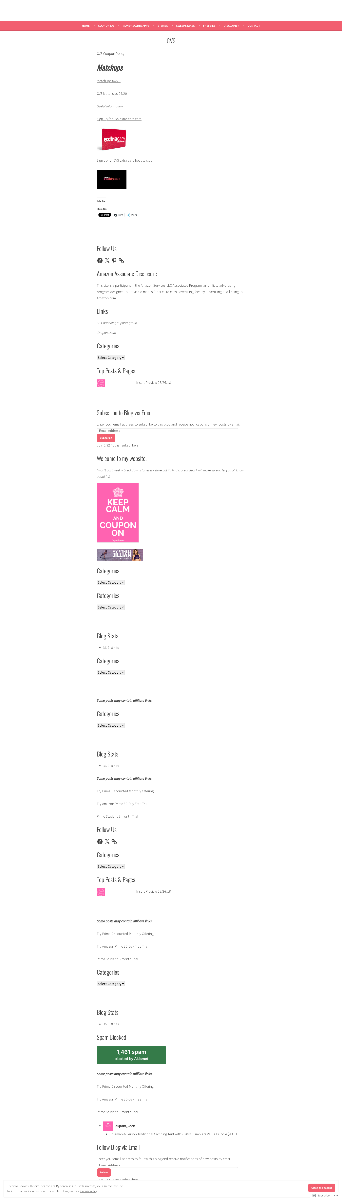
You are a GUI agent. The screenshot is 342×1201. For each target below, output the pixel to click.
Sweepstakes (185, 25)
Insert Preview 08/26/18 (153, 382)
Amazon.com (106, 298)
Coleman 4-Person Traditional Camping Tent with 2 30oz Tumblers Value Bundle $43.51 (173, 1134)
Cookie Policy (88, 1191)
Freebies (209, 25)
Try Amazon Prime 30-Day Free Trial (122, 803)
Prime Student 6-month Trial (117, 816)
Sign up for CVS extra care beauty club (125, 160)
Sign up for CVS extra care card (119, 119)
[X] (107, 260)
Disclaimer (231, 25)
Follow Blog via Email (118, 1147)
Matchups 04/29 (109, 81)
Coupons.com (106, 332)
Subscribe (106, 437)
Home (86, 25)
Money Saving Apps (136, 25)
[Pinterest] (114, 260)
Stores (163, 25)
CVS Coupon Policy (110, 53)
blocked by (137, 1057)
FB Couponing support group (117, 322)
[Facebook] (100, 260)
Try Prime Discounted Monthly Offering (125, 791)
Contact (254, 25)
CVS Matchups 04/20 (112, 93)
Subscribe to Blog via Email (125, 412)
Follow (104, 1172)
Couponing (106, 25)
